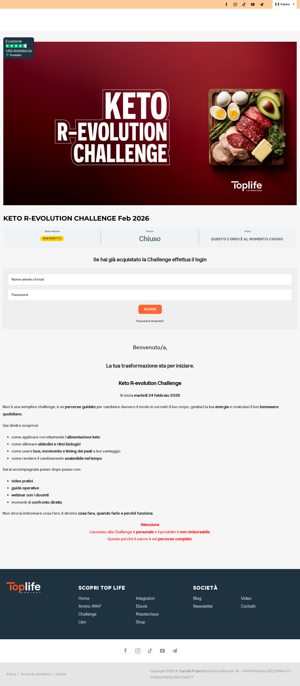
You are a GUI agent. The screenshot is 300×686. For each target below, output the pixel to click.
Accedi (150, 309)
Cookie (60, 674)
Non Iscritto (52, 238)
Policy (11, 674)
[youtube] (252, 4)
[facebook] (226, 4)
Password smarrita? (150, 321)
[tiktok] (244, 4)
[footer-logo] (23, 584)
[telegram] (261, 4)
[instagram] (235, 4)
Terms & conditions (35, 674)
